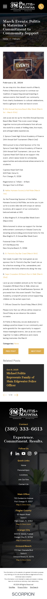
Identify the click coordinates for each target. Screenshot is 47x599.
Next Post (36, 351)
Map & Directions (23, 504)
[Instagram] (29, 453)
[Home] (22, 6)
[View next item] (16, 395)
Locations (23, 475)
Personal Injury (23, 470)
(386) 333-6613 (23, 429)
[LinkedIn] (17, 453)
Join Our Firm (23, 479)
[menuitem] (12, 587)
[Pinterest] (35, 453)
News (16, 343)
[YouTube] (23, 453)
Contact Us (23, 484)
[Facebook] (11, 453)
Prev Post (11, 351)
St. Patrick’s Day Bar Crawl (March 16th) (21, 253)
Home (23, 465)
